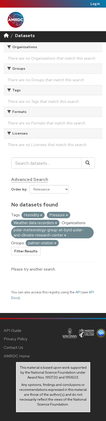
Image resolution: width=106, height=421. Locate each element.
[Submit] (88, 163)
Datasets (25, 35)
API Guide (12, 330)
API (78, 292)
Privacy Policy (15, 338)
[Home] (6, 35)
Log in (95, 4)
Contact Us (13, 347)
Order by (18, 189)
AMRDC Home (17, 356)
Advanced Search (29, 179)
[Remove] (41, 215)
